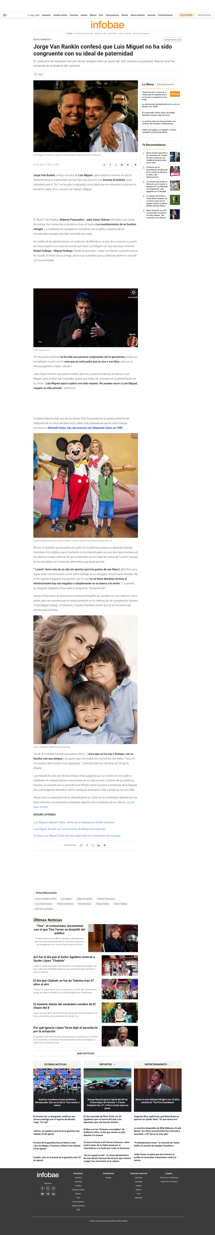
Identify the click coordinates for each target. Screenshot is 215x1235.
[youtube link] (42, 1194)
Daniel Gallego (120, 904)
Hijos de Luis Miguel (44, 909)
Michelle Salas (84, 904)
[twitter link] (48, 1188)
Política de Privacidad (169, 1182)
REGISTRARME (186, 15)
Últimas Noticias (137, 15)
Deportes (151, 15)
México (93, 15)
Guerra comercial (124, 33)
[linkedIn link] (53, 1194)
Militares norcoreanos (141, 33)
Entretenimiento (165, 15)
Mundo (125, 15)
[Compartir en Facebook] (110, 164)
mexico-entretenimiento (45, 899)
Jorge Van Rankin (84, 899)
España (84, 15)
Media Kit (138, 1198)
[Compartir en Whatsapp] (104, 164)
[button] (4, 15)
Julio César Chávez (43, 904)
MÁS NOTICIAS (85, 1053)
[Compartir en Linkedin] (121, 164)
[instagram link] (53, 1188)
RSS (78, 1210)
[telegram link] (48, 1194)
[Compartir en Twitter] (116, 164)
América (78, 1178)
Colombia (74, 15)
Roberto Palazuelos (106, 899)
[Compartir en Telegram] (127, 164)
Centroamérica (112, 15)
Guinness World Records (83, 33)
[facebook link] (42, 1188)
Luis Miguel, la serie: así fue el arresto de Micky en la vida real (69, 829)
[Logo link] (107, 24)
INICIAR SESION (204, 15)
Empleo (108, 1178)
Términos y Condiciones (169, 1178)
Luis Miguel (66, 899)
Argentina (46, 15)
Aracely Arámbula (65, 904)
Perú (101, 15)
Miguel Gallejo (102, 904)
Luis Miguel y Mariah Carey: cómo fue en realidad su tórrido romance (73, 822)
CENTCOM (112, 33)
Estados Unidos (60, 15)
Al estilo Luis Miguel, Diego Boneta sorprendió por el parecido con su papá (76, 835)
